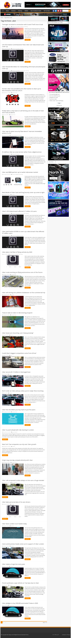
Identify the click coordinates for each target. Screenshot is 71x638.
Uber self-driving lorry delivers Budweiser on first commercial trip (23, 292)
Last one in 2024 (53, 99)
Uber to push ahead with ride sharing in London (18, 430)
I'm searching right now (54, 94)
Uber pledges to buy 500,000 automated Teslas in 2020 (20, 603)
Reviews (13, 10)
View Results (59, 105)
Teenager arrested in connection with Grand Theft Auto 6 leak (22, 24)
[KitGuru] (12, 5)
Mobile (26, 10)
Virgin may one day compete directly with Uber (17, 460)
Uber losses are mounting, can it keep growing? (17, 333)
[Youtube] (58, 11)
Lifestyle (16, 254)
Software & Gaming (24, 26)
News (7, 10)
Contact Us (64, 634)
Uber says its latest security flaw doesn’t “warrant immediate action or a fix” (22, 132)
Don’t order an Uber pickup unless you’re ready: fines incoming (22, 391)
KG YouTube (47, 10)
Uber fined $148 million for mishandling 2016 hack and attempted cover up (23, 67)
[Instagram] (61, 11)
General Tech (22, 70)
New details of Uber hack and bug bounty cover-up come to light (23, 192)
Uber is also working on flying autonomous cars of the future (22, 272)
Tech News (21, 254)
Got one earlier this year (55, 96)
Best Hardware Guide (36, 10)
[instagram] (58, 635)
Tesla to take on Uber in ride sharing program (17, 313)
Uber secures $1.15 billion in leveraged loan (16, 372)
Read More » (27, 39)
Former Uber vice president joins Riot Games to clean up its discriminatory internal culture (21, 89)
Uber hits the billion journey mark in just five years (18, 410)
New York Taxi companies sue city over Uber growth (19, 444)
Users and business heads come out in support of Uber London (23, 544)
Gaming (20, 10)
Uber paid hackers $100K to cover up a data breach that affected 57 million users (23, 232)
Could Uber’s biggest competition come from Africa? (19, 353)
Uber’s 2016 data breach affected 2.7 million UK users (19, 211)
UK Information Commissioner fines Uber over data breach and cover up (23, 45)
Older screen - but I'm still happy (56, 100)
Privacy (68, 634)
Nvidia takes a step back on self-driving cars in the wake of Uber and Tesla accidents (23, 111)
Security (21, 48)
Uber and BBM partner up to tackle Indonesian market (20, 172)
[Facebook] (53, 11)
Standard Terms (25, 634)
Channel (12, 294)
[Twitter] (56, 11)
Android (13, 174)
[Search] (70, 11)
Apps (11, 355)
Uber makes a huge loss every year (13, 564)
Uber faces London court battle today (14, 524)
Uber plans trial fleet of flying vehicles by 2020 (17, 252)
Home (3, 10)
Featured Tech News (16, 26)
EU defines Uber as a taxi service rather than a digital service (22, 152)
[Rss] (53, 635)
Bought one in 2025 (54, 97)
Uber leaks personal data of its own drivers (16, 502)
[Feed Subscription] (46, 20)
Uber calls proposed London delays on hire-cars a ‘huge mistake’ (23, 480)
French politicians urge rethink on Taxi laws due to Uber (20, 583)
